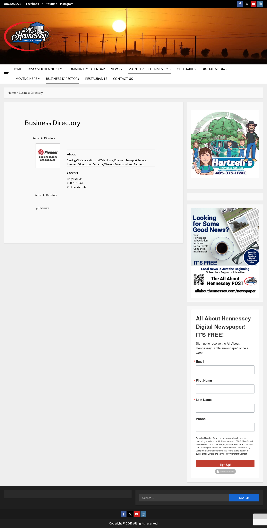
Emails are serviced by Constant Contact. (227, 453)
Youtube (51, 4)
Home (17, 69)
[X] (247, 4)
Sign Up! (225, 464)
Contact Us (123, 79)
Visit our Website (77, 187)
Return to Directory (44, 138)
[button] (6, 73)
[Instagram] (260, 4)
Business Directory (62, 79)
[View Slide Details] (225, 144)
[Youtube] (253, 4)
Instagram (66, 4)
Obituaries (186, 69)
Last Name (204, 399)
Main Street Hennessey (148, 69)
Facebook (32, 4)
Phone (201, 418)
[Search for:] (184, 497)
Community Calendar (86, 69)
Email (200, 361)
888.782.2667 (75, 183)
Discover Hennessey (45, 69)
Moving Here (26, 79)
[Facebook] (240, 4)
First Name (204, 380)
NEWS (115, 69)
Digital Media (213, 69)
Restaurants (96, 79)
